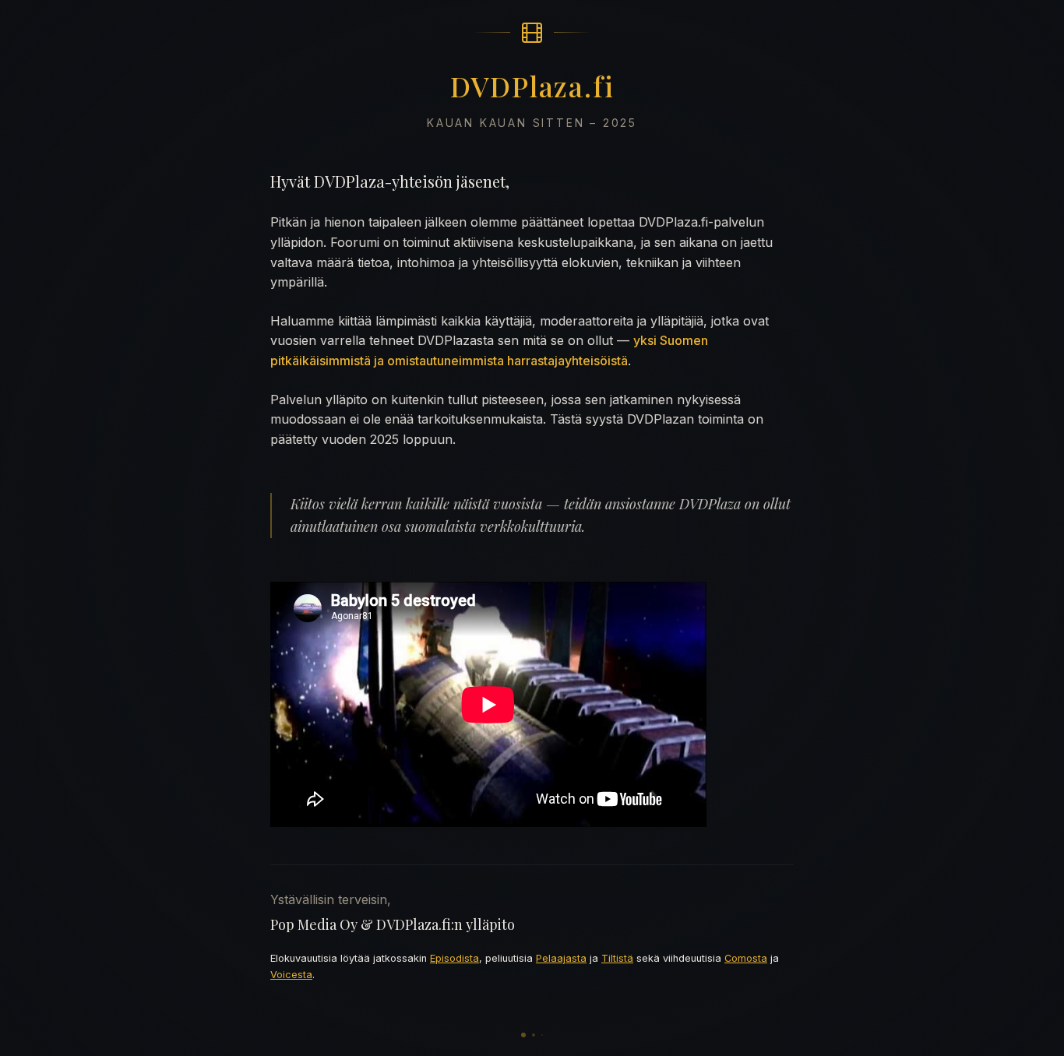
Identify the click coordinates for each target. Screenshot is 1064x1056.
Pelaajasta (561, 958)
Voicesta (291, 974)
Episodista (454, 958)
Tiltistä (617, 958)
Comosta (745, 958)
